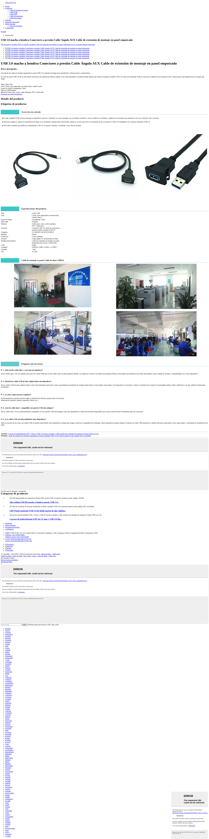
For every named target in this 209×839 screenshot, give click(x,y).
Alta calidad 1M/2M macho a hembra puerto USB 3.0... (34, 502)
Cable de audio (6, 556)
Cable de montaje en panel (19, 10)
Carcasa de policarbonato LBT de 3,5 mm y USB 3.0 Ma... (36, 519)
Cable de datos (17, 556)
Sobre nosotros (10, 24)
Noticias (8, 20)
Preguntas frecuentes (12, 22)
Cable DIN (13, 14)
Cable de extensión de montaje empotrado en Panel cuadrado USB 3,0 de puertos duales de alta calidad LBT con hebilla (49, 436)
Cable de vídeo (42, 556)
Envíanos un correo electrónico (11, 94)
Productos (8, 8)
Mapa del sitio (46, 554)
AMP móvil (56, 554)
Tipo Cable (27, 556)
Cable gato (52, 556)
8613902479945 (6, 562)
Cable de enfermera (16, 16)
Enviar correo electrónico (9, 560)
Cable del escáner (16, 18)
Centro (34, 556)
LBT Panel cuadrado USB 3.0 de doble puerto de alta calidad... (38, 511)
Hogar (7, 6)
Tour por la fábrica (16, 26)
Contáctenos (9, 28)
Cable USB (14, 12)
